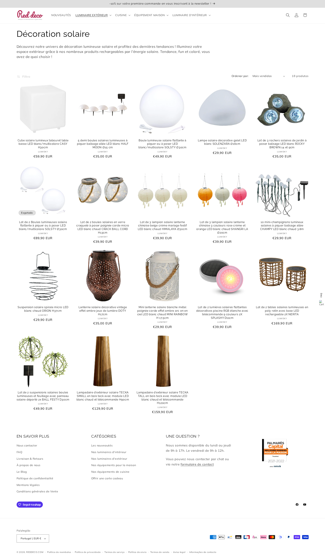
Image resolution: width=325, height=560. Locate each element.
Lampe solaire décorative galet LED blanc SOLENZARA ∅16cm (222, 142)
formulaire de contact (197, 464)
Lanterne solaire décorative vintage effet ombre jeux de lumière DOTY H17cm (103, 311)
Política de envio (137, 552)
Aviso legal (179, 552)
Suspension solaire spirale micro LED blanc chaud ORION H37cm (43, 309)
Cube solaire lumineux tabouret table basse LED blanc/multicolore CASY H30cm (43, 144)
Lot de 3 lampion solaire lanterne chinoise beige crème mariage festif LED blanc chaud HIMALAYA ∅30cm (162, 226)
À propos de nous (28, 465)
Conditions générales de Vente (37, 491)
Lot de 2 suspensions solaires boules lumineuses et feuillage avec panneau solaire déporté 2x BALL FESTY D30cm (43, 396)
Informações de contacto (202, 552)
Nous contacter (27, 445)
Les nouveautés (102, 445)
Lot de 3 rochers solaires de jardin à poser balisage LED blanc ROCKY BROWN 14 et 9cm (282, 144)
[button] (93, 15)
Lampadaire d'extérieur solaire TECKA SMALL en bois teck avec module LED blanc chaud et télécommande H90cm (103, 396)
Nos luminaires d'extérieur (109, 458)
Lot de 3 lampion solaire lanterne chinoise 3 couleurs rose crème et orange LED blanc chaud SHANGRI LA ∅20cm (222, 227)
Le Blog (22, 471)
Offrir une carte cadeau (107, 478)
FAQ (19, 452)
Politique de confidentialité (35, 478)
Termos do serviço (114, 552)
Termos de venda (159, 552)
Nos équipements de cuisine (110, 471)
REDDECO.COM (35, 552)
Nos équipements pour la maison (113, 465)
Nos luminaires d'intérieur (108, 452)
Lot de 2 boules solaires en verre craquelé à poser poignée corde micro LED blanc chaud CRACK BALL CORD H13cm (102, 227)
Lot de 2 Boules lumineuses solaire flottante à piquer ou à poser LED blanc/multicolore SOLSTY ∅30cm (43, 226)
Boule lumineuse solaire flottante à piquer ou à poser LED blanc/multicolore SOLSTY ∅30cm (162, 144)
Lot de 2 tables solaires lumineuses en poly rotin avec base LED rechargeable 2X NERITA (282, 311)
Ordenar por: (240, 76)
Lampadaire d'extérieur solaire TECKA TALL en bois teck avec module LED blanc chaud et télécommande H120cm (162, 398)
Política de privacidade (88, 552)
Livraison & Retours (30, 458)
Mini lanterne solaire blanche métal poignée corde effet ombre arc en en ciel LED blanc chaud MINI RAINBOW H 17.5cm (162, 312)
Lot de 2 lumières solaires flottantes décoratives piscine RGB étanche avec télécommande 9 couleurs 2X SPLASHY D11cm (222, 312)
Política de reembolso (59, 552)
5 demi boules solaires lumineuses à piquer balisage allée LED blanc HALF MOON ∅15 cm (102, 144)
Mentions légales (28, 485)
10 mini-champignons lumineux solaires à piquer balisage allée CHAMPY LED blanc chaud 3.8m (282, 226)
